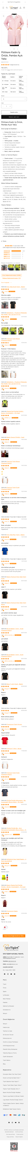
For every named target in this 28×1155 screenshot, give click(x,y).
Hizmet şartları (20, 1134)
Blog (4, 1064)
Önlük (4, 987)
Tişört (4, 984)
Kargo (8, 69)
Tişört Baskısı (6, 1060)
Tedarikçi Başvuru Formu (10, 1053)
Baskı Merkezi (7, 998)
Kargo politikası (10, 1136)
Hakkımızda (6, 1027)
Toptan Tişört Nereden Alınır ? (11, 1089)
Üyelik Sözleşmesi (8, 1056)
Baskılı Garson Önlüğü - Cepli (15, 437)
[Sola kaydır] (10, 49)
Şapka (4, 991)
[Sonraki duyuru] (25, 2)
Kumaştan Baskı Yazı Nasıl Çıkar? (12, 1074)
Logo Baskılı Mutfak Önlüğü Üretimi (13, 1099)
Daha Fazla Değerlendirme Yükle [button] (14, 936)
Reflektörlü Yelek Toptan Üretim (12, 1109)
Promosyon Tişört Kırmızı (14, 724)
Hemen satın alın (14, 117)
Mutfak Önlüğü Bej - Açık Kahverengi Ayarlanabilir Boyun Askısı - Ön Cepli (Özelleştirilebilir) (14, 829)
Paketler (5, 1002)
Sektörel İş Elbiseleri (8, 1006)
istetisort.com (11, 1129)
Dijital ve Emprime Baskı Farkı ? (11, 1078)
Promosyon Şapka (12, 911)
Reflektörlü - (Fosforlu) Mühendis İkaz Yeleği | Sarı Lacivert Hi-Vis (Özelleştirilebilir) (14, 314)
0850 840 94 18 (12, 961)
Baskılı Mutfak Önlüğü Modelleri (12, 1092)
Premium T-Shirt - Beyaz (14, 748)
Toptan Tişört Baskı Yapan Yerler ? (12, 1085)
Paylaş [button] (4, 241)
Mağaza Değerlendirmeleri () (11, 278)
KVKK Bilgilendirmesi (8, 1045)
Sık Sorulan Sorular (8, 1034)
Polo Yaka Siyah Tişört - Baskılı (16, 286)
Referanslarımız (7, 1038)
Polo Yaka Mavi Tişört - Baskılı (15, 534)
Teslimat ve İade (7, 1031)
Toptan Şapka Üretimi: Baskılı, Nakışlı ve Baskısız (13, 1104)
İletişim (5, 1013)
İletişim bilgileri (19, 1136)
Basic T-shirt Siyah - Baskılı (15, 684)
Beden (2, 95)
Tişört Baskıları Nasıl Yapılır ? (11, 1081)
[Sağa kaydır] (17, 49)
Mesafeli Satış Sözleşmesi (10, 1049)
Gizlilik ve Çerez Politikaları (10, 1042)
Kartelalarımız (7, 1009)
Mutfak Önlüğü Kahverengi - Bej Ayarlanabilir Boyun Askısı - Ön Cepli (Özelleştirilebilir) (13, 802)
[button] (3, 8)
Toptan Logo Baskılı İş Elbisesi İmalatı (13, 1096)
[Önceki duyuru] (3, 2)
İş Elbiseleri (6, 995)
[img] (14, 246)
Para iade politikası (10, 1134)
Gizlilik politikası (19, 1131)
